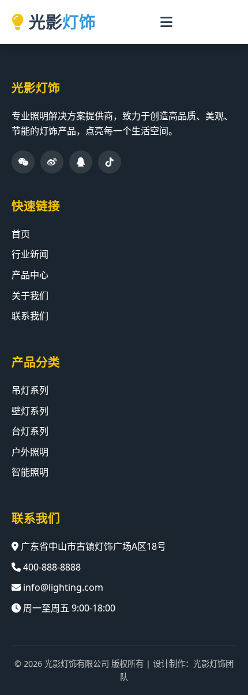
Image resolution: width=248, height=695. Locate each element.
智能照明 (30, 472)
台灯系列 (30, 431)
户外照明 (30, 451)
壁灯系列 (30, 411)
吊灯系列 (30, 390)
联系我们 (30, 315)
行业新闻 (30, 254)
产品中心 (30, 275)
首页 (21, 234)
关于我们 (30, 295)
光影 (62, 21)
